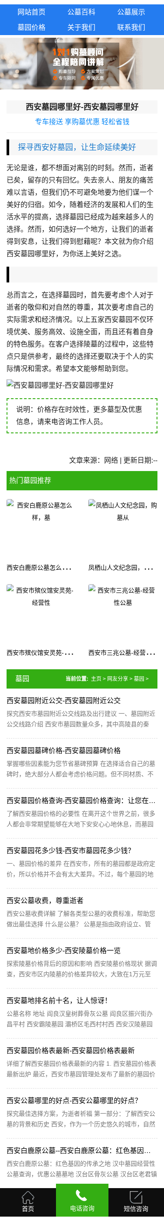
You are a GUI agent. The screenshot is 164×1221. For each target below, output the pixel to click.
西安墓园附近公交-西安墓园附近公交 (64, 700)
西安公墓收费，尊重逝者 (45, 900)
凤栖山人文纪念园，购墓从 (125, 567)
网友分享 (117, 679)
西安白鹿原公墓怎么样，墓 (43, 567)
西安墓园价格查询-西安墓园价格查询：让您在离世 (85, 800)
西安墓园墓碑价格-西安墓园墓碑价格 (64, 750)
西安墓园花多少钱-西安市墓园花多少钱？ (71, 850)
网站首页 (31, 12)
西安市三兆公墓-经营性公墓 (126, 652)
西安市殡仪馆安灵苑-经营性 (44, 652)
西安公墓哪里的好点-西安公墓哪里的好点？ (74, 1100)
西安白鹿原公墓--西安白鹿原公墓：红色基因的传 (82, 1150)
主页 (96, 679)
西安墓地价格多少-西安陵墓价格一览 (64, 950)
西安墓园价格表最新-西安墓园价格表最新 (71, 1050)
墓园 (139, 679)
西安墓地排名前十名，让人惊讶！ (59, 1000)
